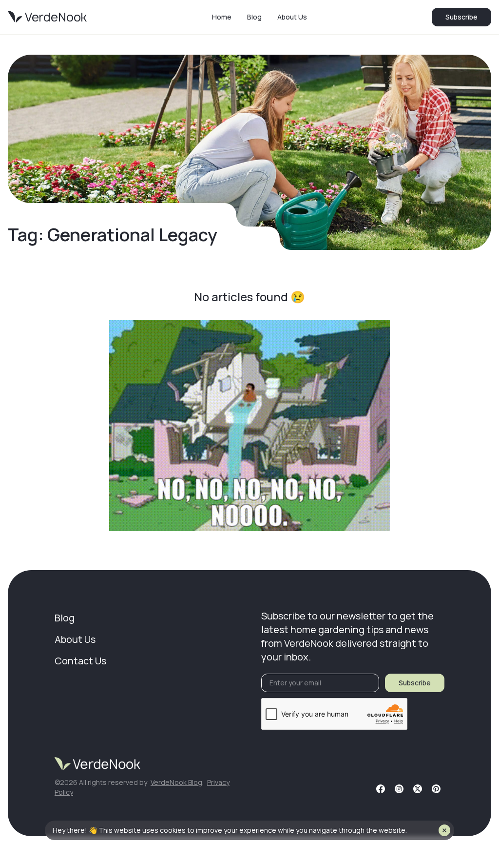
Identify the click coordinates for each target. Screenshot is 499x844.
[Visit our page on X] (417, 789)
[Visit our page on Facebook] (380, 789)
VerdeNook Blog (176, 782)
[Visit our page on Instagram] (399, 789)
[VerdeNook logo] (47, 17)
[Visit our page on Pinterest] (436, 789)
